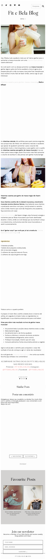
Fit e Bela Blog (23, 12)
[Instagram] (2, 5)
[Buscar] (43, 6)
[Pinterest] (10, 5)
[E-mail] (19, 5)
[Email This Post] (26, 378)
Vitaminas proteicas (7, 215)
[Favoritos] (15, 5)
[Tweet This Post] (19, 378)
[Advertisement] (23, 115)
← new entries (16, 456)
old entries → (30, 456)
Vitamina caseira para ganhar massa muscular (19, 82)
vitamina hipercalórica (34, 60)
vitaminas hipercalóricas (21, 354)
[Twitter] (6, 5)
